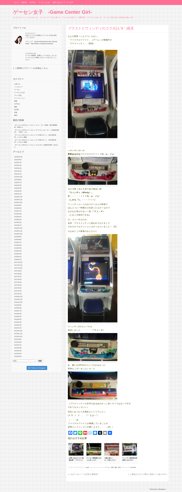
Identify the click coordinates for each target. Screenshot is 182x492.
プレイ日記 (18, 95)
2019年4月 (18, 217)
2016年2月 (18, 325)
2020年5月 (18, 185)
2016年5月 (18, 316)
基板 (112, 467)
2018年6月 (18, 245)
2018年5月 (18, 248)
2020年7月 (18, 182)
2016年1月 (18, 328)
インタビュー (18, 87)
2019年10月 (18, 202)
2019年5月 (18, 214)
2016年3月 (18, 322)
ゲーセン (107, 467)
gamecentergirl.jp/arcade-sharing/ (45, 41)
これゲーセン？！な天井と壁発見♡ (83, 474)
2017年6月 (18, 279)
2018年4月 (18, 251)
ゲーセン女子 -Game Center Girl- (52, 12)
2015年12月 (18, 331)
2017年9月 (18, 271)
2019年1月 (18, 225)
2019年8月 (18, 208)
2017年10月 (18, 268)
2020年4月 (18, 188)
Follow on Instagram (38, 368)
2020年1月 (18, 194)
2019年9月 (18, 205)
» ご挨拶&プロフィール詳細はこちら (30, 68)
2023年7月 (18, 162)
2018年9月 (18, 237)
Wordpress (162, 489)
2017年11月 (18, 265)
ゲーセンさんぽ (44, 2)
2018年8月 (18, 239)
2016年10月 (18, 302)
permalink (133, 467)
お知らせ (17, 84)
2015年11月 (18, 334)
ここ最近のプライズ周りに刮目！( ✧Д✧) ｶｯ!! (147, 474)
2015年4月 (18, 353)
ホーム (16, 2)
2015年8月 (18, 342)
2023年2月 (18, 168)
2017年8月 (18, 274)
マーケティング (19, 98)
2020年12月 (18, 177)
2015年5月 (18, 351)
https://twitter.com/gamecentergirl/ (42, 44)
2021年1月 (18, 174)
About (24, 2)
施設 (116, 467)
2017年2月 (18, 291)
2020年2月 (18, 191)
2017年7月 (18, 276)
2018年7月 (18, 242)
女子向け (33, 2)
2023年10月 (18, 157)
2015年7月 (18, 345)
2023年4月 (18, 165)
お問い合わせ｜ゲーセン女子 (62, 2)
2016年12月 (18, 296)
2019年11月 (18, 199)
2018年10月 (18, 234)
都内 (15, 115)
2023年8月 (18, 160)
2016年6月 (18, 314)
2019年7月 (18, 211)
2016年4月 (18, 319)
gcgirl (87, 467)
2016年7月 (18, 311)
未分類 (16, 109)
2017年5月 (18, 282)
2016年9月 (18, 305)
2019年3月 (18, 219)
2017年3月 (18, 288)
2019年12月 (18, 197)
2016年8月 (18, 308)
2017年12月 (18, 262)
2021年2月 (18, 171)
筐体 (119, 467)
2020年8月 (18, 180)
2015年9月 (18, 339)
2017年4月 (18, 285)
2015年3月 (18, 356)
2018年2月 (18, 257)
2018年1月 (18, 259)
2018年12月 (18, 228)
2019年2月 (18, 222)
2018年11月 (18, 231)
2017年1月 (18, 294)
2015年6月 (18, 348)
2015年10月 (18, 336)
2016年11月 (18, 299)
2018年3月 (18, 254)
